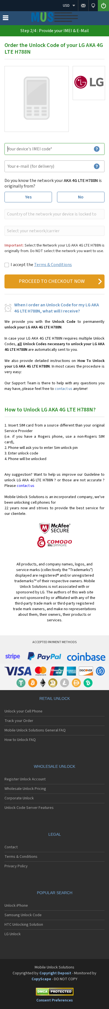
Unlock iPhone (16, 905)
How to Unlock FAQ (20, 740)
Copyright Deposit (55, 973)
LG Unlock (12, 934)
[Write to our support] (83, 5)
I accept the (41, 265)
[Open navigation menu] (5, 19)
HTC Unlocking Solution (23, 924)
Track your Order (18, 721)
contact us (63, 389)
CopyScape (41, 979)
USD (66, 5)
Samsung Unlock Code (23, 915)
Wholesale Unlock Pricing (25, 789)
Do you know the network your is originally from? (53, 183)
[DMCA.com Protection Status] (54, 993)
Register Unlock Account (25, 779)
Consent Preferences (54, 1000)
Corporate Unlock (19, 798)
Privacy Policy (16, 866)
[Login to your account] (103, 5)
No (81, 197)
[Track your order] (93, 5)
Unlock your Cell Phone (23, 711)
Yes (28, 197)
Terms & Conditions (53, 265)
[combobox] (54, 214)
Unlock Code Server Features (29, 808)
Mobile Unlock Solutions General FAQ (35, 730)
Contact (11, 847)
